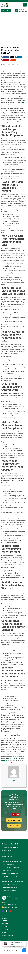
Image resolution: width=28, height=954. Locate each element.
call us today (23, 10)
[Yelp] (14, 814)
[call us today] (16, 10)
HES (13, 780)
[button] (25, 5)
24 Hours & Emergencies (14, 897)
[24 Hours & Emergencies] (4, 898)
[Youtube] (17, 814)
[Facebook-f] (10, 814)
